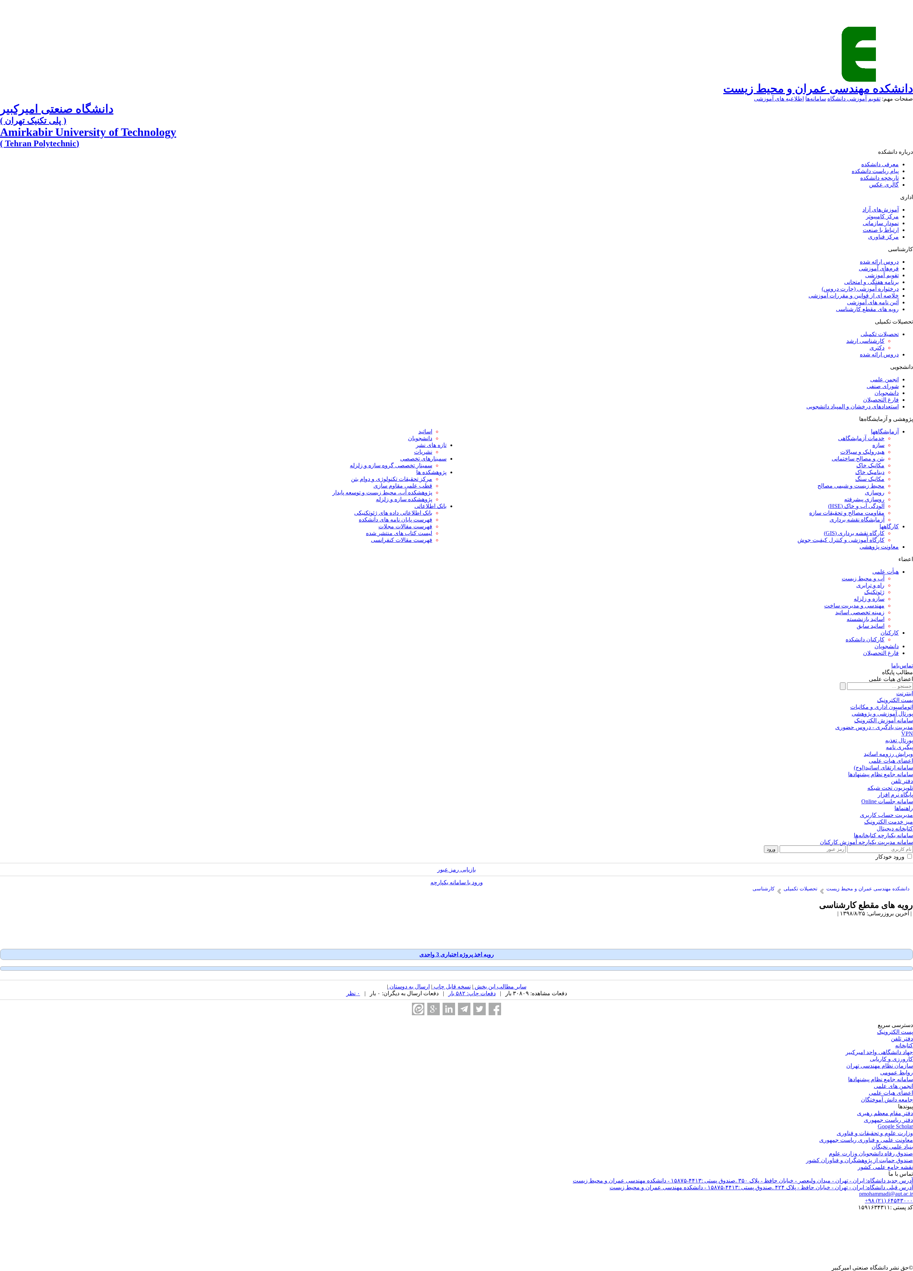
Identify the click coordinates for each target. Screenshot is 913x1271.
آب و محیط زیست (863, 578)
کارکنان (890, 633)
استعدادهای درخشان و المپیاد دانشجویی (852, 406)
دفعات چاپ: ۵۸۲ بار (472, 993)
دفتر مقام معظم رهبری (885, 1113)
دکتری (876, 348)
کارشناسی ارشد (865, 341)
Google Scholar (895, 1126)
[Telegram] (464, 1009)
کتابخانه (904, 1045)
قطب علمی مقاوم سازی (402, 486)
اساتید (425, 431)
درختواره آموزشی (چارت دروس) (860, 289)
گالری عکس (884, 185)
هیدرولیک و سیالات (862, 452)
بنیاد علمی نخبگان (892, 1147)
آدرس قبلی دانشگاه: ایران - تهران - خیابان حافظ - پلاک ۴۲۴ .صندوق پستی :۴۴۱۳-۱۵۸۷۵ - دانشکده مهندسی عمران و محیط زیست (761, 1187)
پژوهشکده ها (431, 472)
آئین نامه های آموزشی (873, 302)
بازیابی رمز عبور (456, 869)
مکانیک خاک (870, 465)
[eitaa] (418, 1009)
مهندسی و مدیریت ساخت (854, 606)
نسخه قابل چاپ (451, 986)
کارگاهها (889, 526)
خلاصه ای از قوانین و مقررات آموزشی (854, 296)
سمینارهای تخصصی (423, 459)
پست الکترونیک (895, 1032)
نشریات (423, 452)
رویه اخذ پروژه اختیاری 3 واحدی (456, 954)
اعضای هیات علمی (891, 1093)
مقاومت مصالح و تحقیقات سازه (846, 513)
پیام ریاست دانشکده (875, 171)
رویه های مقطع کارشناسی (867, 309)
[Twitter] (479, 1009)
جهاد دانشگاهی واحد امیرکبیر (879, 1052)
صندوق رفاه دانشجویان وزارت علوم (871, 1153)
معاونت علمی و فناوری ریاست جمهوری (866, 1140)
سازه (878, 445)
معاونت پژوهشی (879, 547)
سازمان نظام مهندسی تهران (879, 1066)
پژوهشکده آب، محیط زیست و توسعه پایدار (382, 492)
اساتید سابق (870, 626)
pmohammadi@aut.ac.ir (886, 1194)
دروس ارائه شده (879, 262)
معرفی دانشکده (880, 164)
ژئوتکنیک (874, 592)
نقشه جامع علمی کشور (885, 1167)
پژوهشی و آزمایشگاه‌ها (886, 419)
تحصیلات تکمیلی (880, 334)
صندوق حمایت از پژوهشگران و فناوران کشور (859, 1160)
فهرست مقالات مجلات (405, 526)
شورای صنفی (883, 386)
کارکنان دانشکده (865, 639)
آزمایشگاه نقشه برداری (857, 520)
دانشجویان (886, 393)
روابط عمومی (896, 1072)
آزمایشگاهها (885, 431)
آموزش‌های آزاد (880, 210)
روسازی (874, 492)
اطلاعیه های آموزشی (779, 99)
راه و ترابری (870, 585)
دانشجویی (901, 367)
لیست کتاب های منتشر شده (399, 533)
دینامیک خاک (869, 472)
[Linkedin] (449, 1009)
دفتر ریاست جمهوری (888, 1120)
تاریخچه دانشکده (879, 178)
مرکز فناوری (883, 237)
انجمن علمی (884, 379)
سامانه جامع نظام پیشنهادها (880, 1079)
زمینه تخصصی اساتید (859, 612)
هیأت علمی (885, 572)
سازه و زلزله (869, 599)
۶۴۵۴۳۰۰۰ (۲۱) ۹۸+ (889, 1201)
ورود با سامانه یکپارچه (456, 882)
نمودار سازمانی (881, 223)
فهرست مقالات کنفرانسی (401, 540)
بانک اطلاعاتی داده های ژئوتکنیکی (393, 513)
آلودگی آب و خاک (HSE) (856, 506)
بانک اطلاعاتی (430, 506)
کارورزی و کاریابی (891, 1059)
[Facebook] (495, 1009)
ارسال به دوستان (409, 986)
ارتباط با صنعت (881, 230)
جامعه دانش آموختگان (887, 1100)
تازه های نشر (431, 445)
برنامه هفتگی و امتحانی (871, 282)
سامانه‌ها (815, 99)
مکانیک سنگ (869, 479)
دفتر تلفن (902, 1039)
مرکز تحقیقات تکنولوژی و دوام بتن (391, 479)
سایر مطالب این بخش (499, 986)
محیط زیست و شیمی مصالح (850, 486)
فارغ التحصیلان (881, 400)
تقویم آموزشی (882, 275)
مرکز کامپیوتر (882, 216)
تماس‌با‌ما (902, 665)
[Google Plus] (433, 1009)
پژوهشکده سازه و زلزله (404, 499)
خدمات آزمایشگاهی (861, 438)
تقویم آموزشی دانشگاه (854, 99)
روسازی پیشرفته (864, 499)
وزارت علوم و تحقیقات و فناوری (875, 1133)
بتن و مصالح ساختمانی (858, 459)
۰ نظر (353, 993)
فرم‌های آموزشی (879, 268)
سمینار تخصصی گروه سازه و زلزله (391, 465)
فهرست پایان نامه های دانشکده (395, 520)
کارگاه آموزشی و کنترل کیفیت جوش (840, 540)
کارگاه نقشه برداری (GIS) (854, 533)
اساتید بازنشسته (865, 619)
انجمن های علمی (893, 1086)
